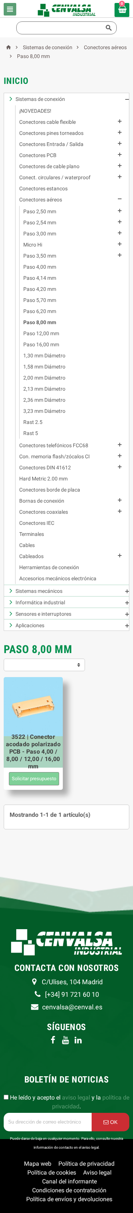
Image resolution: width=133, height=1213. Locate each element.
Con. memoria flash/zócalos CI (54, 456)
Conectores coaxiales (43, 512)
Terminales (31, 534)
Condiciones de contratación (69, 1190)
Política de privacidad (86, 1163)
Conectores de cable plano (49, 166)
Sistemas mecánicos (39, 591)
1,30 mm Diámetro (44, 356)
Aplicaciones (30, 625)
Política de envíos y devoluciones (69, 1199)
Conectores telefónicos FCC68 (53, 445)
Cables (27, 545)
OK (113, 1122)
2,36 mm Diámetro (44, 400)
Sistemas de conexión (40, 99)
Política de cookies (51, 1172)
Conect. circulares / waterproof (55, 177)
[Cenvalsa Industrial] (66, 9)
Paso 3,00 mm (39, 234)
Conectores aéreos (40, 200)
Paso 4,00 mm (39, 267)
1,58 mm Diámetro (44, 367)
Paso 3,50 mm (39, 256)
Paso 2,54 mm (39, 222)
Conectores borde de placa (49, 490)
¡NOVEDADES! (35, 111)
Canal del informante (69, 1181)
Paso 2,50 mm (39, 211)
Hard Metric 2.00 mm (43, 479)
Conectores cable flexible (47, 122)
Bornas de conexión (41, 501)
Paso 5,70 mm (39, 300)
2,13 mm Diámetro (44, 389)
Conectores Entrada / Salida (51, 144)
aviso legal (76, 1097)
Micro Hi (32, 245)
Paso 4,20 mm (39, 289)
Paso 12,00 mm (41, 333)
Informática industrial (40, 602)
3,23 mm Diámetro (44, 411)
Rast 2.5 (32, 422)
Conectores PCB (38, 155)
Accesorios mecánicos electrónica (57, 578)
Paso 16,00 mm (41, 344)
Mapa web (37, 1163)
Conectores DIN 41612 (45, 467)
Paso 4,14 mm (39, 278)
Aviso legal (97, 1172)
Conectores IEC (36, 523)
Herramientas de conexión (49, 567)
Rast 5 (30, 433)
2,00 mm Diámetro (44, 378)
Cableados (31, 556)
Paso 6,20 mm (39, 311)
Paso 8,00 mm (39, 322)
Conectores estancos (43, 188)
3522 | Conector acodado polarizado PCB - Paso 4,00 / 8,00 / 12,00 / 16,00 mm (33, 751)
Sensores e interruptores (43, 614)
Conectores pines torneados (51, 133)
